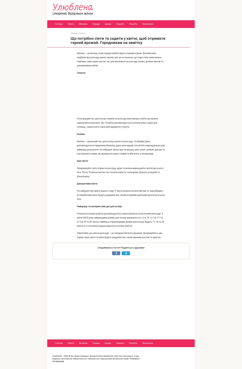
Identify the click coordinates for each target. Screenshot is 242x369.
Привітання (147, 24)
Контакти (134, 358)
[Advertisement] (121, 95)
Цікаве (108, 24)
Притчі (71, 24)
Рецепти (133, 24)
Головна (59, 24)
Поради (96, 24)
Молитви (83, 24)
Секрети (120, 24)
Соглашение (58, 361)
